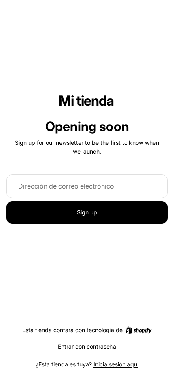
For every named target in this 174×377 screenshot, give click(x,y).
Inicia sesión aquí (115, 364)
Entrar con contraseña (87, 346)
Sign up (87, 212)
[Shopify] (138, 330)
